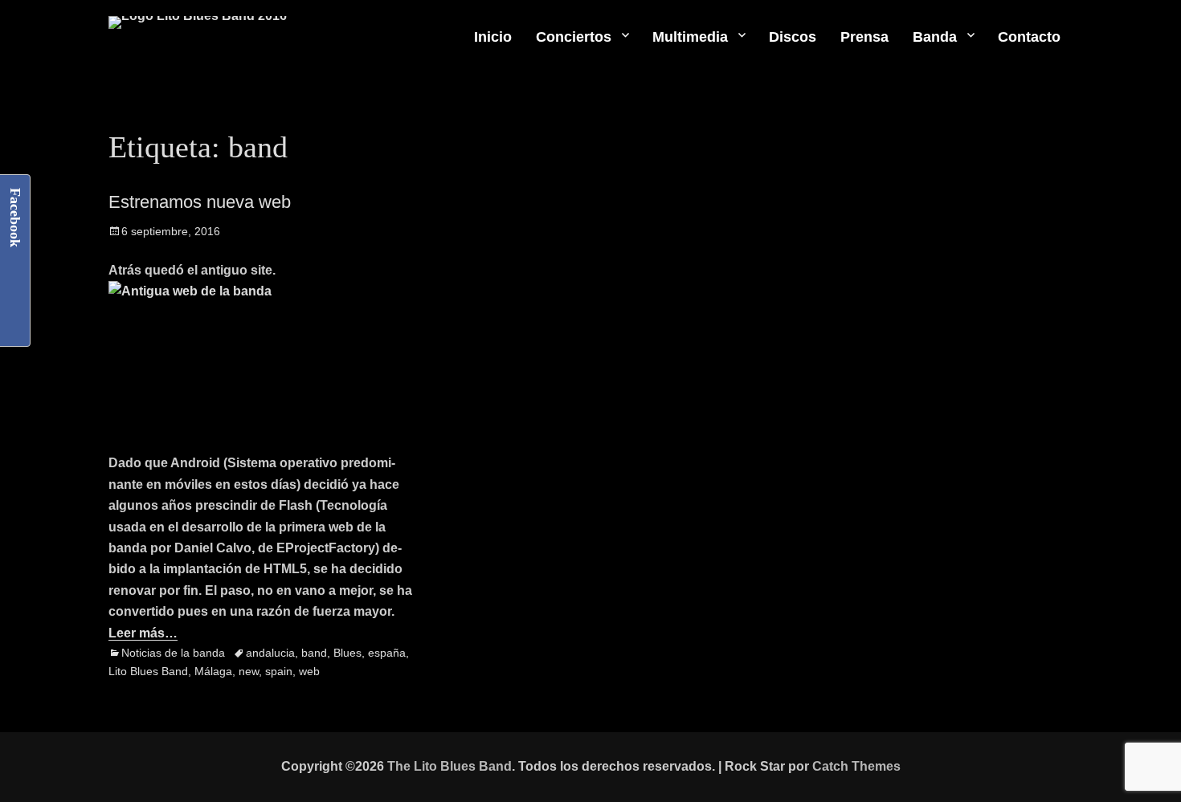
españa (387, 652)
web (309, 671)
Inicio (493, 37)
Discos (792, 37)
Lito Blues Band (148, 671)
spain (278, 671)
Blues (347, 652)
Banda (935, 37)
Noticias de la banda (173, 652)
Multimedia (690, 37)
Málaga (213, 671)
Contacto (1029, 37)
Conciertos (573, 37)
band (314, 652)
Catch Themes (856, 766)
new (249, 671)
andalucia (270, 652)
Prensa (864, 37)
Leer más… (143, 633)
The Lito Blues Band (449, 766)
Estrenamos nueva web (199, 202)
